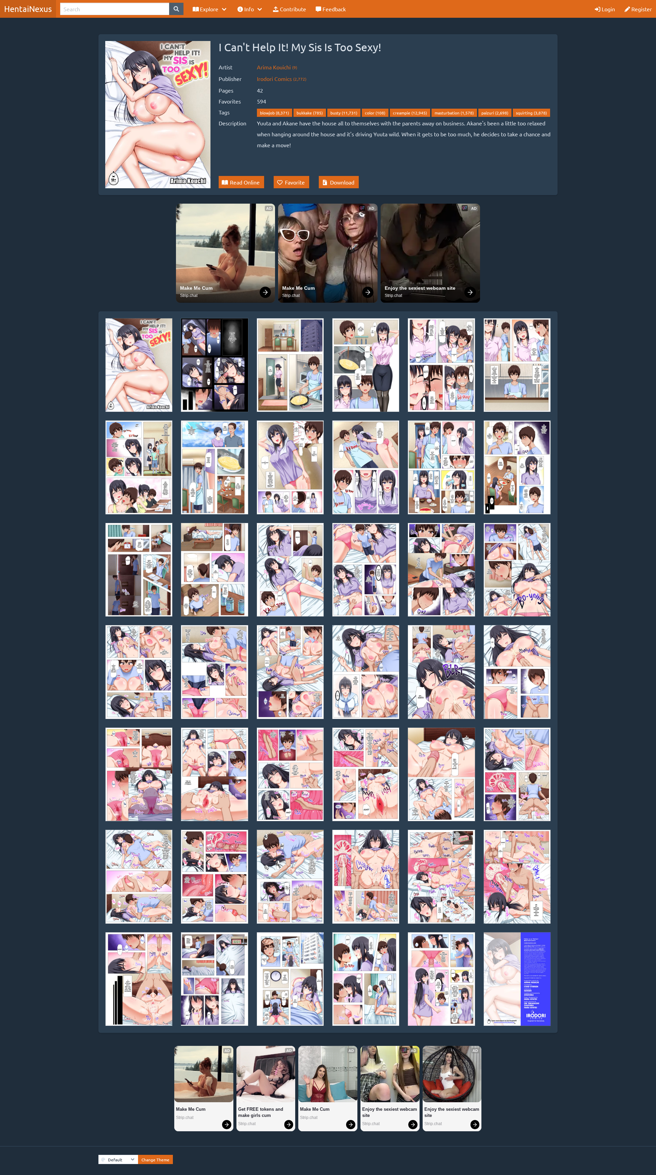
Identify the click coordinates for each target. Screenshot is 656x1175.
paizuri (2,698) (494, 112)
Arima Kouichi (277, 67)
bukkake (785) (310, 112)
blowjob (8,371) (274, 112)
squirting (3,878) (531, 112)
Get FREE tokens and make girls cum (261, 1112)
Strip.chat (188, 295)
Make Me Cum (196, 288)
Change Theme (155, 1159)
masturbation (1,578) (454, 112)
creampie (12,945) (410, 112)
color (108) (375, 112)
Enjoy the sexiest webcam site (420, 288)
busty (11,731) (343, 112)
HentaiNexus (28, 9)
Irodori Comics (281, 78)
